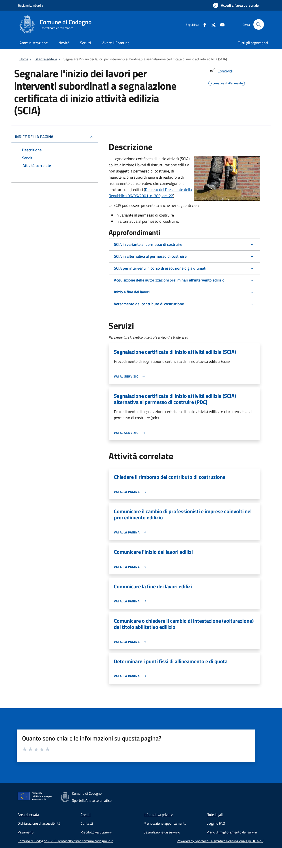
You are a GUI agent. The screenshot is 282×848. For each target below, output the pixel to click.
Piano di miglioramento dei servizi (232, 832)
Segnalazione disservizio (162, 832)
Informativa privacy (158, 814)
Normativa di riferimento (226, 82)
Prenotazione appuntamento (165, 823)
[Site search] (258, 24)
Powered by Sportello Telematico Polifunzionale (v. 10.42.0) (220, 841)
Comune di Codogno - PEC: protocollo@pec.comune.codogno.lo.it (65, 841)
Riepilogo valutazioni (96, 832)
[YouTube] (220, 24)
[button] (236, 5)
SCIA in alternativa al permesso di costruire (150, 256)
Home (23, 59)
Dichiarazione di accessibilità (39, 823)
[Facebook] (203, 24)
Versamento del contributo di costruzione (149, 304)
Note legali (215, 814)
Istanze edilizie (46, 59)
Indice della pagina (34, 137)
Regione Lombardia (30, 5)
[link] (130, 376)
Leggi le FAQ (216, 823)
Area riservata (28, 814)
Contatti (87, 823)
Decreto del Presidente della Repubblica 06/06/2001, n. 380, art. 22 (150, 193)
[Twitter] (211, 24)
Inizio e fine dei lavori (132, 292)
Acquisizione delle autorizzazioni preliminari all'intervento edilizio (169, 280)
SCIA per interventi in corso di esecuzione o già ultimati (160, 268)
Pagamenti (26, 832)
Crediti (86, 814)
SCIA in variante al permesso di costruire (148, 244)
